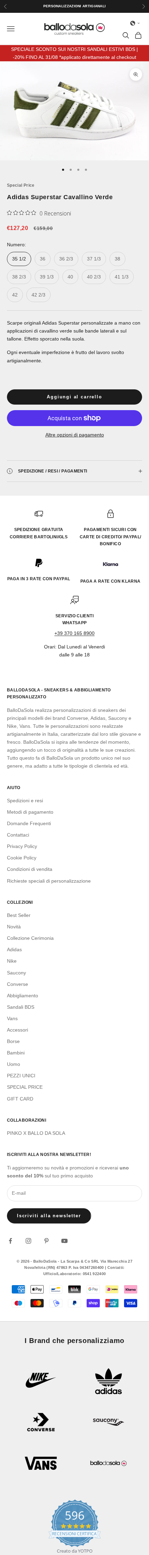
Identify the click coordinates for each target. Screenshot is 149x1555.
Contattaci (18, 835)
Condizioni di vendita (29, 869)
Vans (12, 1018)
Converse (17, 984)
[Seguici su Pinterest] (46, 1240)
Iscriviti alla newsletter (49, 1215)
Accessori (17, 1030)
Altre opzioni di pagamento (74, 435)
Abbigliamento (22, 995)
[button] (135, 23)
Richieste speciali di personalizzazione (49, 881)
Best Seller (18, 915)
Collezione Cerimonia (30, 938)
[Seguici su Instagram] (28, 1240)
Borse (13, 1041)
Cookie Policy (21, 857)
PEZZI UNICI (21, 1075)
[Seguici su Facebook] (10, 1240)
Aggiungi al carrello (74, 396)
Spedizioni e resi (25, 800)
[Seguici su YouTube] (64, 1240)
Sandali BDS (20, 1007)
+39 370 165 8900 (74, 633)
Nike (12, 961)
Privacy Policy (22, 846)
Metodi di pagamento (30, 812)
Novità (14, 926)
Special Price (21, 185)
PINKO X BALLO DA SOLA (36, 1133)
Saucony (16, 972)
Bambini (16, 1052)
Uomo (13, 1064)
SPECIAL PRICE (25, 1087)
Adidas (14, 949)
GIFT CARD (20, 1099)
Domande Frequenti (29, 823)
